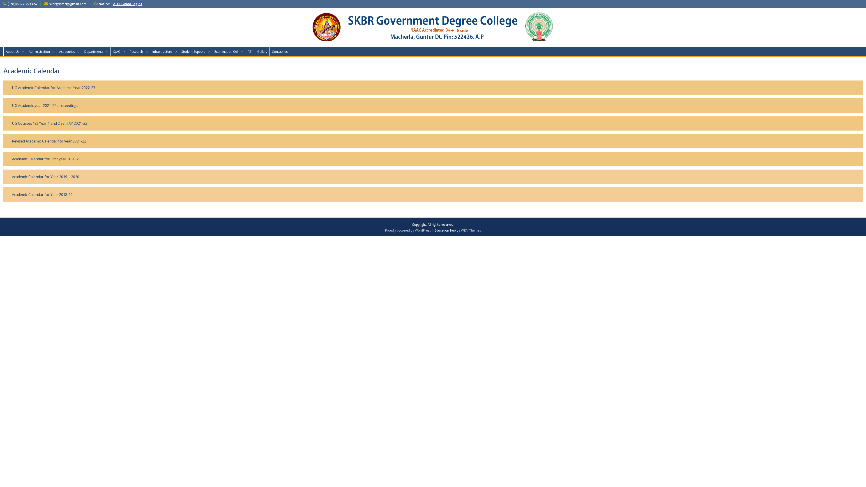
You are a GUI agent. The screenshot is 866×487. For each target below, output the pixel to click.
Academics (67, 51)
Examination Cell (226, 51)
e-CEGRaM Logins (127, 4)
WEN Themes (471, 230)
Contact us (280, 51)
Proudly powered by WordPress (408, 230)
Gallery (262, 51)
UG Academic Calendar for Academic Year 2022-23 (53, 87)
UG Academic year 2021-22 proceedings (45, 105)
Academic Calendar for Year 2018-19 (42, 194)
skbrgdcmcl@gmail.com (68, 4)
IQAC (116, 51)
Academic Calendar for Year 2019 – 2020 (45, 176)
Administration (39, 51)
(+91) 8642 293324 (22, 4)
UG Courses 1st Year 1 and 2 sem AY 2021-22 (49, 123)
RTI (250, 51)
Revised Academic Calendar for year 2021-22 (49, 141)
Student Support (193, 51)
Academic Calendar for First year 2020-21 (46, 158)
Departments (94, 51)
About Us (12, 51)
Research (136, 51)
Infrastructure (162, 51)
